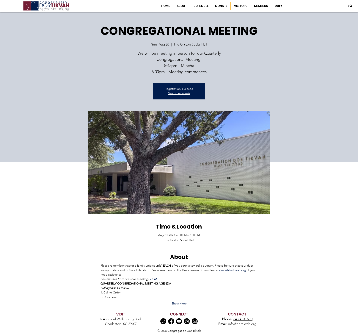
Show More (179, 303)
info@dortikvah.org (242, 324)
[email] (195, 321)
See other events (179, 93)
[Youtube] (179, 321)
